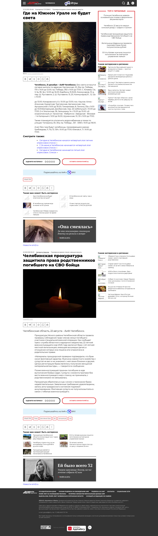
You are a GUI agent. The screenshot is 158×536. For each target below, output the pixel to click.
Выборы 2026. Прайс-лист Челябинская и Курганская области (61, 496)
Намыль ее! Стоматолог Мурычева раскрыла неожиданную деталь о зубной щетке (120, 76)
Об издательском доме (47, 491)
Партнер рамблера (58, 527)
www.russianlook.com (35, 74)
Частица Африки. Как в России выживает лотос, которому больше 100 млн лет (120, 296)
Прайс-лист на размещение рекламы (52, 494)
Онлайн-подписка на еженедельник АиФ (74, 491)
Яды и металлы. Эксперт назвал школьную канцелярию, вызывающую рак (119, 92)
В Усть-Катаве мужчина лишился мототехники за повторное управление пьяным (116, 54)
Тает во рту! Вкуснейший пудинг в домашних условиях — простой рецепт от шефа (120, 69)
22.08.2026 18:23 (28, 252)
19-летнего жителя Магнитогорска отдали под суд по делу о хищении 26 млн (81, 444)
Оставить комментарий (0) (79, 161)
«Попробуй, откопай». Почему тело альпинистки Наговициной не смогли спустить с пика (120, 107)
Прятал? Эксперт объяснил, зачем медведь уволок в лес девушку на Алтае (120, 99)
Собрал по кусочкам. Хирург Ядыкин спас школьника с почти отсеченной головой (121, 281)
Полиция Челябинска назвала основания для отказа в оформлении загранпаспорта (116, 17)
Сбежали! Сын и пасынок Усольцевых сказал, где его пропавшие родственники (121, 258)
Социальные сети (123, 491)
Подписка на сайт (98, 491)
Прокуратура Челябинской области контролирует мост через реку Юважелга (45, 437)
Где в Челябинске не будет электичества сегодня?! (42, 197)
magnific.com (28, 319)
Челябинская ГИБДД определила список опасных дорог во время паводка (45, 212)
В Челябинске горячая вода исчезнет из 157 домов (43, 204)
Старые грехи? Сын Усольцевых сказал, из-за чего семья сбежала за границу (121, 265)
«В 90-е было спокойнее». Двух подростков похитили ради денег (120, 272)
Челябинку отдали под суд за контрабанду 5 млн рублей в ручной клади (43, 444)
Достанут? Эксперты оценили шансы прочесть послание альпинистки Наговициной (121, 84)
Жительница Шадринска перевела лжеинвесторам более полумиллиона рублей (117, 45)
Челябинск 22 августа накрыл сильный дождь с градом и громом (116, 27)
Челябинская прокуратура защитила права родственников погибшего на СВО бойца (116, 36)
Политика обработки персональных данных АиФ (87, 494)
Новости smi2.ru (30, 245)
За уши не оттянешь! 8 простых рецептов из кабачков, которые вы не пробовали (121, 288)
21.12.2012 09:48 (28, 9)
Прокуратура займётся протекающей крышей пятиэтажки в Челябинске (42, 452)
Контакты (110, 491)
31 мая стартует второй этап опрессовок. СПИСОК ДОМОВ (81, 204)
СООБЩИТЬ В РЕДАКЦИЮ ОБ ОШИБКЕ (98, 496)
